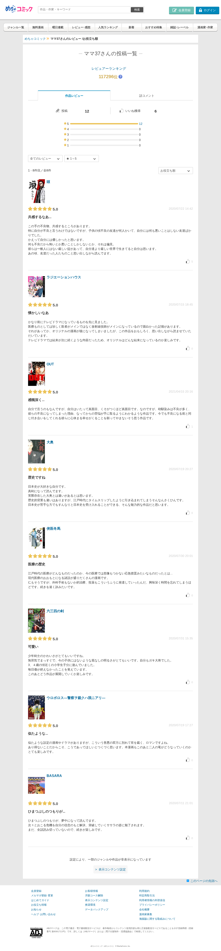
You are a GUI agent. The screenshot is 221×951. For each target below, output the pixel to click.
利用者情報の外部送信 (152, 900)
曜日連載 (57, 27)
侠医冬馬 (53, 528)
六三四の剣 (55, 611)
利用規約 (144, 890)
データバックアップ (96, 909)
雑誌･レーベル (179, 27)
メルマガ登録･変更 (42, 895)
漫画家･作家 (205, 27)
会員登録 (36, 890)
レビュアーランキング (109, 68)
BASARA (54, 776)
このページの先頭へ (204, 881)
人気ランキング (108, 27)
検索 (137, 9)
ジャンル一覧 (15, 27)
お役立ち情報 (39, 904)
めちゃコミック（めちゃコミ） (103, 946)
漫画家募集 (145, 914)
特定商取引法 (147, 895)
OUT (50, 364)
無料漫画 (38, 27)
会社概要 (144, 909)
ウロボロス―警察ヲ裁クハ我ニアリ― (76, 698)
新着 (131, 27)
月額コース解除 (94, 895)
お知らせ (36, 909)
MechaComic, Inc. (123, 946)
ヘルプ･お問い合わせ (43, 914)
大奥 (50, 442)
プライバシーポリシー (152, 904)
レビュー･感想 (81, 27)
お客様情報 (91, 890)
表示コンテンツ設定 (96, 900)
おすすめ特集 (153, 27)
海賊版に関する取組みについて (157, 918)
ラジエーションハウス (64, 277)
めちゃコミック (35, 38)
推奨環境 (90, 904)
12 (140, 123)
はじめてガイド (40, 900)
